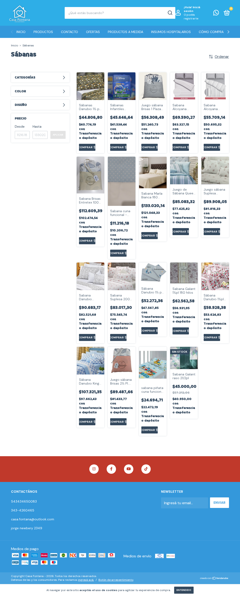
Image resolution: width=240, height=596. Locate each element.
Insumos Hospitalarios (171, 32)
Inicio (21, 32)
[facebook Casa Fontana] (111, 469)
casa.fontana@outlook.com (32, 519)
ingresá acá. (86, 580)
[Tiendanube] (214, 578)
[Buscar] (170, 13)
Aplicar (58, 134)
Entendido (183, 590)
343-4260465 (22, 510)
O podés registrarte (191, 16)
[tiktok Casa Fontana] (146, 469)
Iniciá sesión (192, 9)
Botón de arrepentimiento (115, 580)
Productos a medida (125, 32)
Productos (43, 32)
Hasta (37, 126)
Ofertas (93, 32)
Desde (20, 126)
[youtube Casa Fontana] (128, 469)
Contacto (69, 32)
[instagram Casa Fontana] (94, 469)
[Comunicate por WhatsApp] (216, 13)
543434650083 (24, 501)
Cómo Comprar (212, 32)
